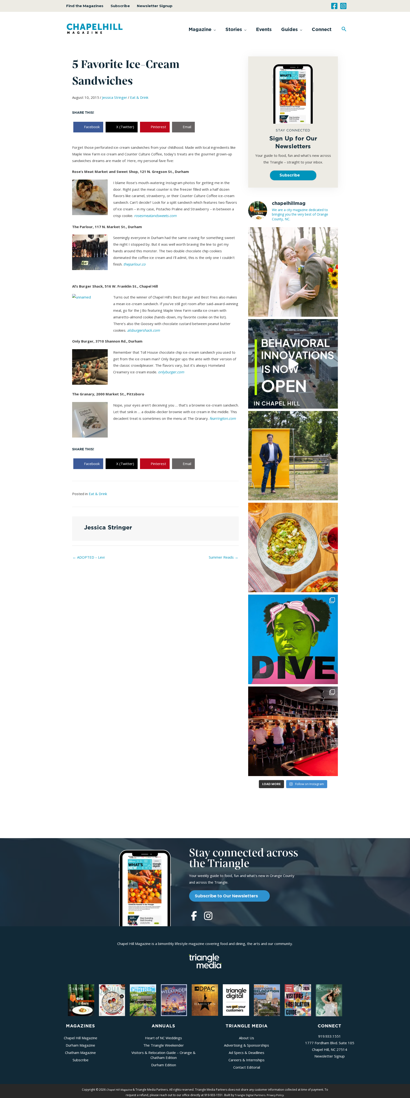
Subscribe (120, 6)
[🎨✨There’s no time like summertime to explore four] (293, 639)
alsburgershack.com (143, 330)
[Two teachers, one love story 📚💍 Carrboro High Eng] (293, 272)
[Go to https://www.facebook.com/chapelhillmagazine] (194, 916)
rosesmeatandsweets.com (155, 215)
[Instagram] (343, 6)
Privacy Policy (275, 1095)
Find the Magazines (84, 6)
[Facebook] (334, 6)
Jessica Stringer (114, 97)
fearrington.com (223, 418)
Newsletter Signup (154, 6)
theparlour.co (134, 264)
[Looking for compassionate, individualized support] (293, 364)
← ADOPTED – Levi (89, 557)
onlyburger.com (171, 372)
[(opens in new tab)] (205, 960)
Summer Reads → (223, 557)
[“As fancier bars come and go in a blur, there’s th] (293, 731)
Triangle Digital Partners (250, 1095)
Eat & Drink (139, 97)
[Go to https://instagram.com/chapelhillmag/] (208, 916)
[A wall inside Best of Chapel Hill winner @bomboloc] (293, 547)
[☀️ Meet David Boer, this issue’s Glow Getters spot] (293, 456)
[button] (202, 29)
